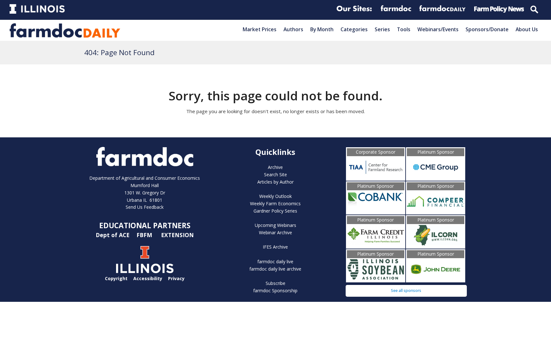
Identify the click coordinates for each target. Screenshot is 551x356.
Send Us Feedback (145, 207)
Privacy (176, 278)
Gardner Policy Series (275, 211)
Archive (275, 167)
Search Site (275, 174)
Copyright (116, 278)
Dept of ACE (113, 235)
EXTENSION (177, 235)
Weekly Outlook (275, 196)
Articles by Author (275, 182)
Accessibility (147, 278)
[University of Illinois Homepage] (144, 271)
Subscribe (275, 283)
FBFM (145, 235)
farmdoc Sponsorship (275, 290)
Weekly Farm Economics (275, 203)
